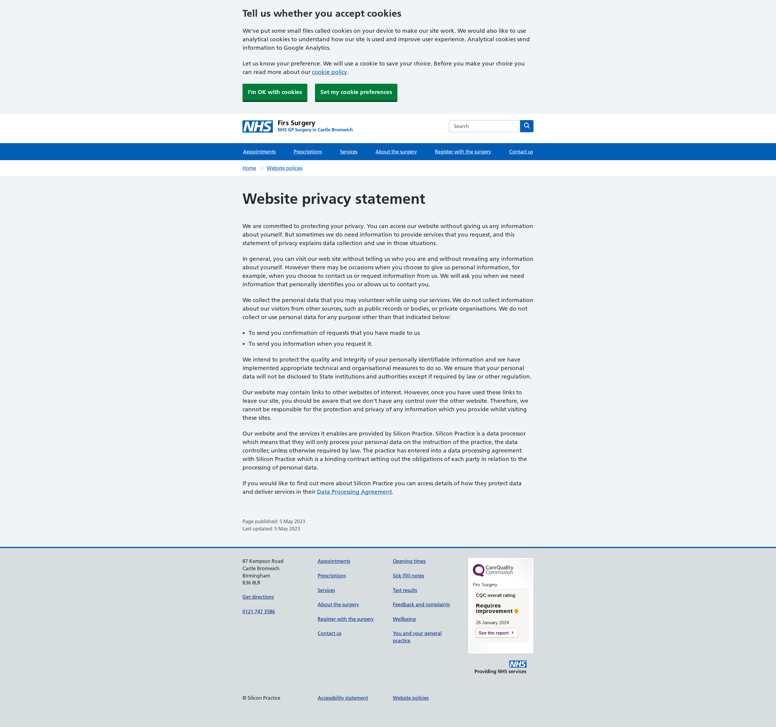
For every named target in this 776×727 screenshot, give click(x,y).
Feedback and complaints (421, 604)
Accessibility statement (343, 698)
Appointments (259, 152)
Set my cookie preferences (356, 92)
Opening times (409, 561)
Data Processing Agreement (354, 491)
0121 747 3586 (258, 611)
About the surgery (396, 152)
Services (348, 152)
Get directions (258, 597)
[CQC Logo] (493, 575)
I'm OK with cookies (275, 92)
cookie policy (329, 72)
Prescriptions (308, 152)
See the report (494, 632)
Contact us (521, 152)
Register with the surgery (463, 152)
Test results (405, 590)
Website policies (285, 168)
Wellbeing (404, 619)
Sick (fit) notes (408, 576)
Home (249, 168)
